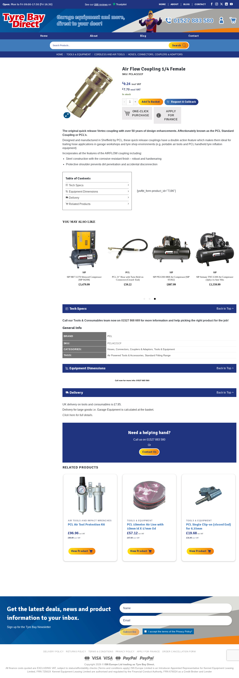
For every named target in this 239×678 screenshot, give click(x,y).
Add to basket (151, 102)
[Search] (178, 45)
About (174, 4)
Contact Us (149, 451)
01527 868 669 (130, 320)
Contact (200, 4)
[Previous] (62, 518)
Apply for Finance (148, 651)
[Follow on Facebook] (211, 4)
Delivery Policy (53, 651)
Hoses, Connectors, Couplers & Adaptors (155, 54)
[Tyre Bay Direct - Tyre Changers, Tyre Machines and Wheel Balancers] (27, 20)
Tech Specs (75, 185)
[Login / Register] (221, 20)
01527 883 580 (193, 20)
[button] (67, 115)
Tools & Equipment (78, 54)
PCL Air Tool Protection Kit (86, 524)
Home (162, 4)
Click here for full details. (77, 415)
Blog (186, 4)
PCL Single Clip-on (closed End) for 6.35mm (208, 526)
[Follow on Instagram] (216, 4)
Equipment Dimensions (83, 191)
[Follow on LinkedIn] (226, 4)
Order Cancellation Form (179, 651)
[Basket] (232, 20)
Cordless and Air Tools (109, 54)
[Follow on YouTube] (231, 4)
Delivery (73, 197)
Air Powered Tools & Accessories (125, 355)
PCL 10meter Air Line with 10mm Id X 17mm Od (145, 526)
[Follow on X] (221, 4)
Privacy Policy (183, 631)
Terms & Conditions (100, 651)
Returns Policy (76, 651)
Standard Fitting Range (158, 355)
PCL (109, 336)
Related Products (79, 204)
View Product (79, 551)
